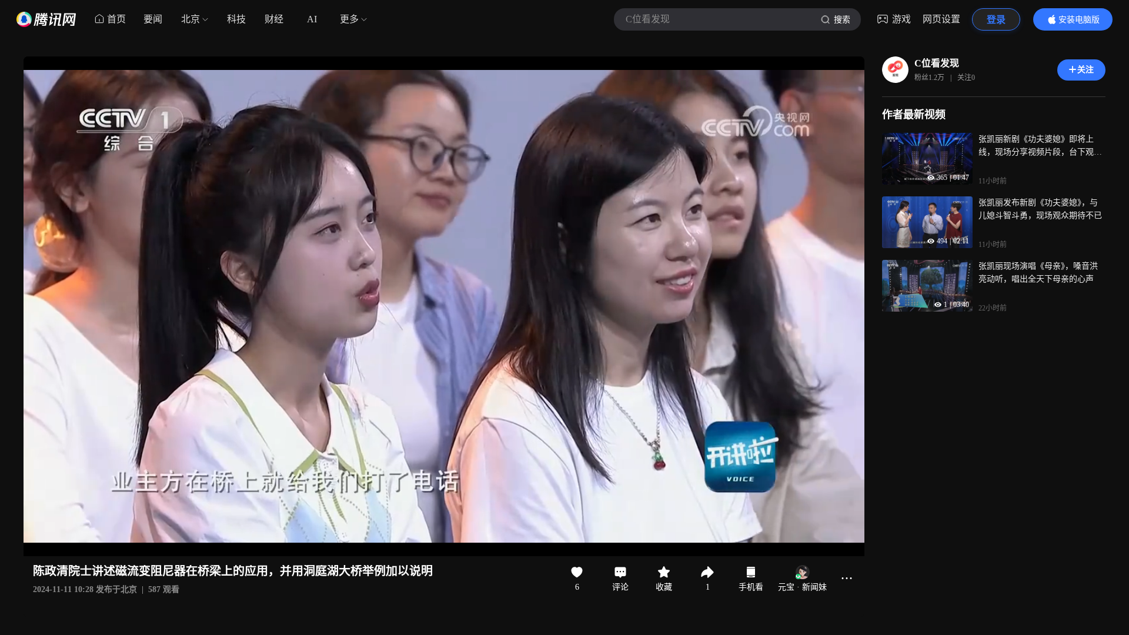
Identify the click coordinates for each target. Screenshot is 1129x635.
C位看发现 (936, 63)
